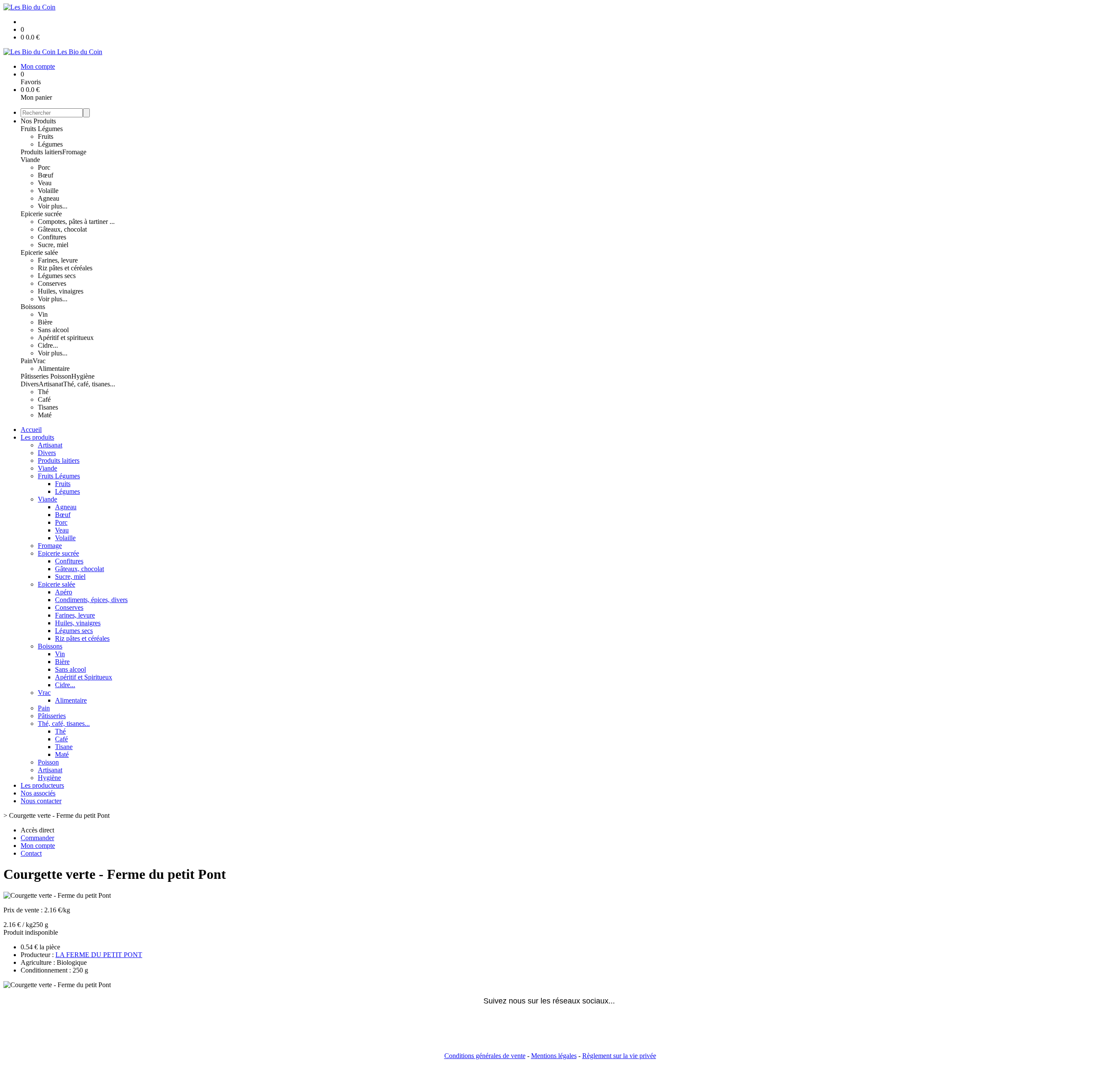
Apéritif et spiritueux (66, 337)
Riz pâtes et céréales (65, 268)
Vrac (39, 360)
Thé (43, 391)
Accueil (31, 429)
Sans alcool (53, 329)
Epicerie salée (39, 252)
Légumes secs (57, 275)
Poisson (60, 376)
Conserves (52, 283)
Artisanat (51, 384)
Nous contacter (41, 801)
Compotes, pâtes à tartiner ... (76, 221)
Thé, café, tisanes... (89, 384)
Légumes (50, 144)
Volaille (48, 190)
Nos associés (38, 793)
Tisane (64, 746)
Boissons (33, 306)
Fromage (74, 152)
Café (44, 399)
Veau (45, 183)
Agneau (48, 198)
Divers (30, 384)
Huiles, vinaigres (60, 291)
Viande (30, 159)
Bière (45, 322)
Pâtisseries (35, 376)
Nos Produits (38, 121)
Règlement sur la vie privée (619, 1055)
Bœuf (45, 175)
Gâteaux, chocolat (62, 229)
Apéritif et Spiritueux (83, 677)
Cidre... (48, 345)
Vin (43, 314)
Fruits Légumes (42, 128)
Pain (27, 360)
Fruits (45, 136)
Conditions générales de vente (485, 1055)
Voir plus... (52, 206)
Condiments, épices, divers (91, 599)
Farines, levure (58, 260)
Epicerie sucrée (41, 213)
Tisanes (48, 407)
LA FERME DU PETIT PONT (98, 954)
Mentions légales (554, 1055)
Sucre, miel (53, 244)
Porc (44, 167)
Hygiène (83, 376)
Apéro (63, 592)
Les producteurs (42, 785)
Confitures (52, 237)
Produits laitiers (41, 152)
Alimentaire (54, 368)
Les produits (37, 437)
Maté (45, 415)
